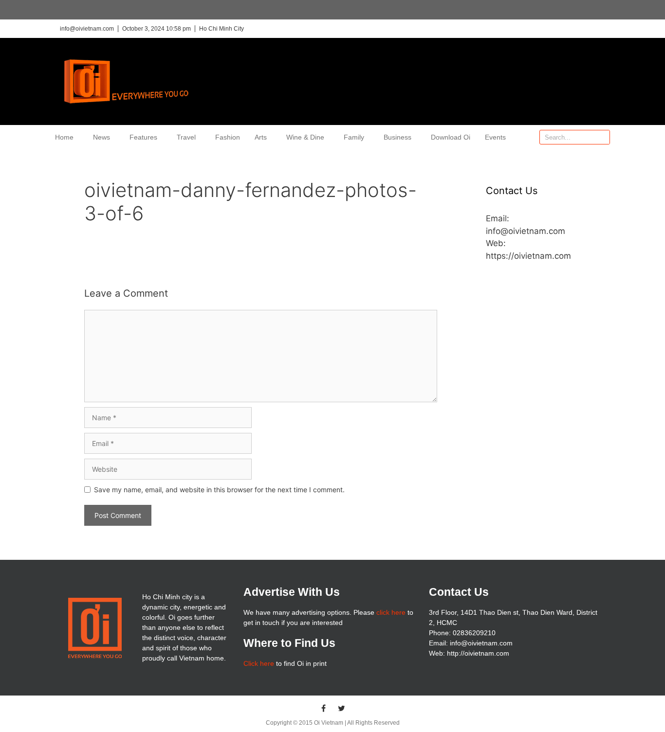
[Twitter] (342, 708)
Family (354, 137)
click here (391, 612)
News (101, 137)
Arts (261, 137)
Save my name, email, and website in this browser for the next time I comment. (219, 489)
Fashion (227, 137)
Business (397, 137)
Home (64, 137)
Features (143, 137)
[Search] (602, 137)
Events (495, 137)
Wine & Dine (305, 137)
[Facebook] (324, 708)
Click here (258, 663)
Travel (186, 137)
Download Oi (450, 137)
